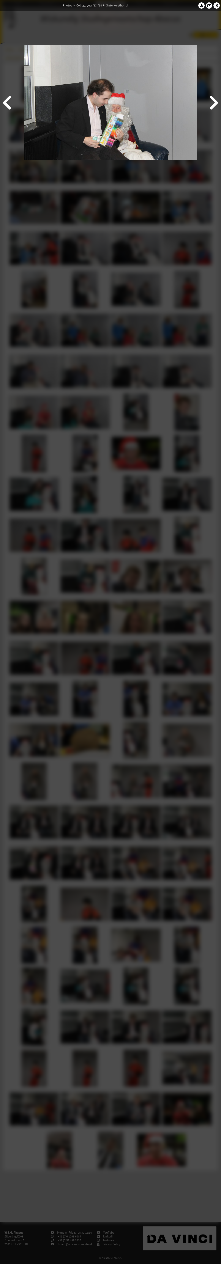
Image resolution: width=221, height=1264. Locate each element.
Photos (67, 5)
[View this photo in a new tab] (209, 5)
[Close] (216, 5)
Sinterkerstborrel (117, 5)
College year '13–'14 (89, 5)
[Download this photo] (201, 5)
